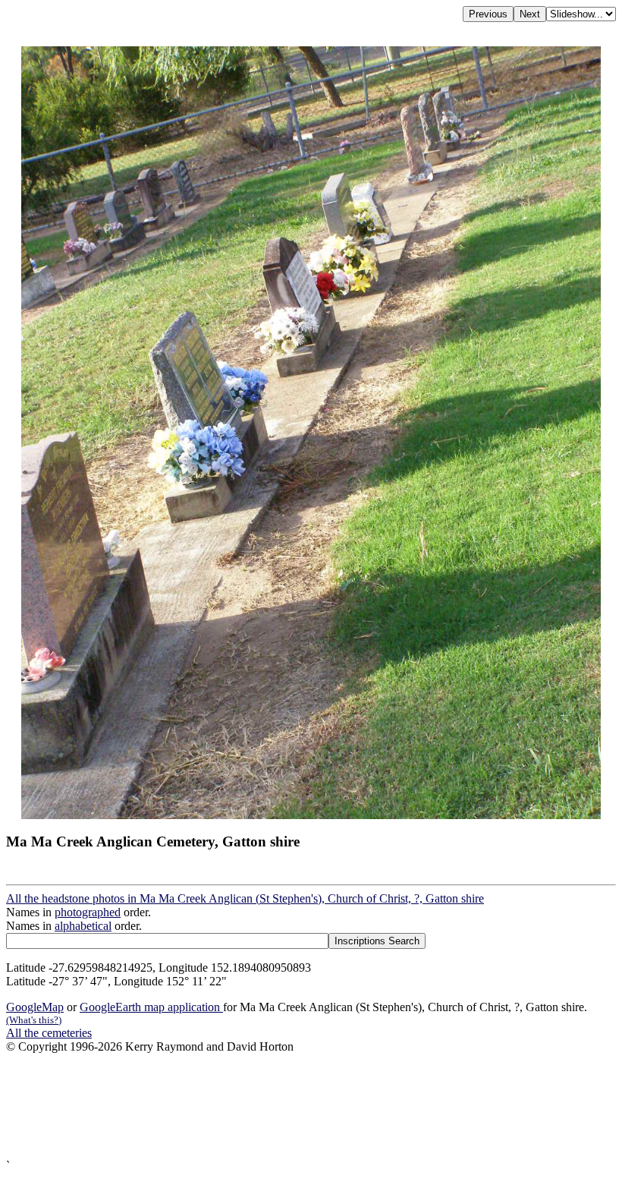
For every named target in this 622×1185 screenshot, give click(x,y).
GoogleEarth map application (151, 1007)
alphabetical (83, 925)
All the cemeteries (49, 1032)
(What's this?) (33, 1020)
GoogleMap (35, 1007)
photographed (88, 912)
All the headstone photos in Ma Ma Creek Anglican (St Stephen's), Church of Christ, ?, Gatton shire (245, 898)
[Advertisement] (311, 1106)
